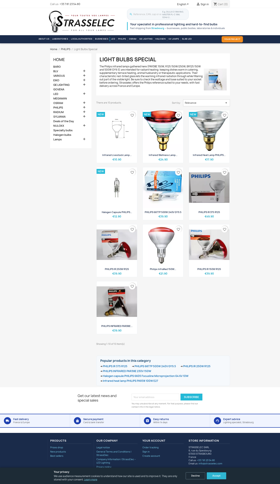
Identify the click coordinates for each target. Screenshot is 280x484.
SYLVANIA (59, 116)
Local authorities (81, 38)
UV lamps (174, 38)
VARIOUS (59, 76)
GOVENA (58, 89)
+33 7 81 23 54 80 (70, 4)
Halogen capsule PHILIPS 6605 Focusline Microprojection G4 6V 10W (145, 376)
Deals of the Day (63, 121)
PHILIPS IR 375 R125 (209, 212)
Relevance (206, 103)
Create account (151, 455)
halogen (160, 38)
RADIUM (58, 112)
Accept (216, 475)
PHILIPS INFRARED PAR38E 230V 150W (127, 371)
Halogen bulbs (62, 135)
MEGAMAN (60, 98)
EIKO (56, 80)
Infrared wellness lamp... (163, 155)
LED (113, 38)
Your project (232, 39)
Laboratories (60, 38)
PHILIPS (122, 38)
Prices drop (56, 447)
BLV (55, 71)
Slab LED (187, 38)
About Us (44, 38)
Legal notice (103, 447)
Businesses (101, 38)
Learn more (90, 479)
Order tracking (150, 447)
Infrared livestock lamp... (117, 155)
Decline (195, 475)
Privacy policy (103, 466)
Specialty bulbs (63, 130)
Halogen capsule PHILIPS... (117, 212)
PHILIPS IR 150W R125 (209, 269)
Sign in (146, 451)
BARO (57, 66)
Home (59, 59)
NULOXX (58, 126)
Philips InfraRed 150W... (163, 269)
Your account (153, 440)
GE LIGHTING (145, 38)
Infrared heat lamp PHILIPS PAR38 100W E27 (130, 381)
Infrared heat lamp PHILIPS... (209, 155)
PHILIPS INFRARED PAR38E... (117, 326)
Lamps (57, 139)
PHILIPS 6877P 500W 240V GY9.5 (163, 212)
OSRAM (133, 38)
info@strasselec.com (210, 463)
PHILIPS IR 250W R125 (117, 269)
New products (58, 451)
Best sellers (56, 455)
